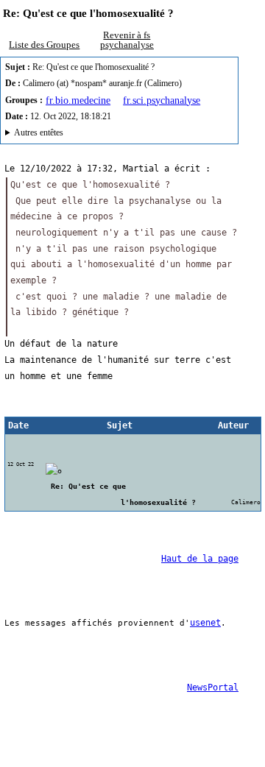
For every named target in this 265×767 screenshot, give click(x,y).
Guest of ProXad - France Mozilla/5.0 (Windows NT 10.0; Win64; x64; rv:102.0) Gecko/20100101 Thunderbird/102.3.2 (117, 134)
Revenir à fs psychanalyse (127, 39)
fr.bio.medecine (78, 100)
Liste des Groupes (44, 44)
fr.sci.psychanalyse (161, 100)
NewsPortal (213, 687)
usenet (205, 623)
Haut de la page (200, 559)
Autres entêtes (38, 133)
